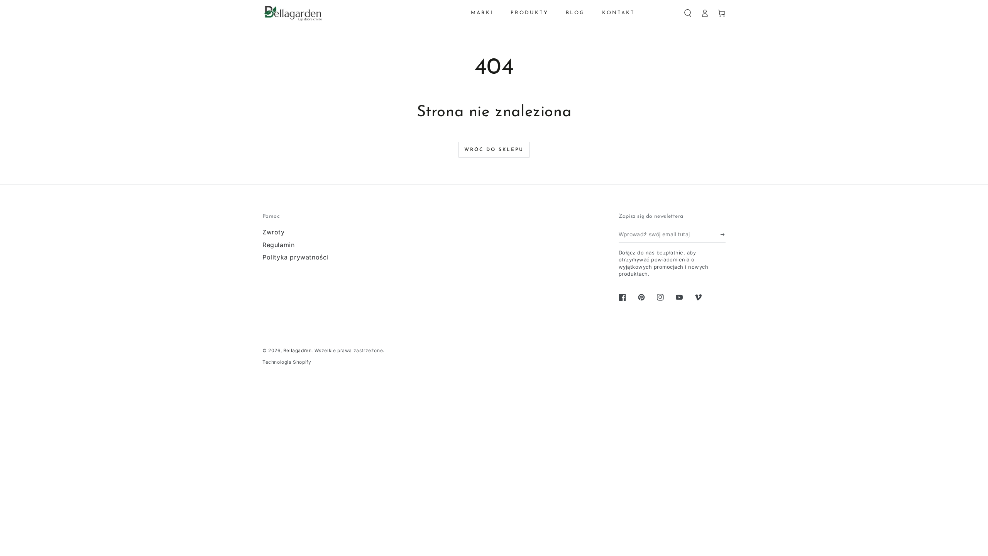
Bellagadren (297, 350)
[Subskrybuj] (723, 234)
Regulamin (278, 245)
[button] (687, 13)
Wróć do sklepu (494, 149)
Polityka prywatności (295, 257)
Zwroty (273, 232)
